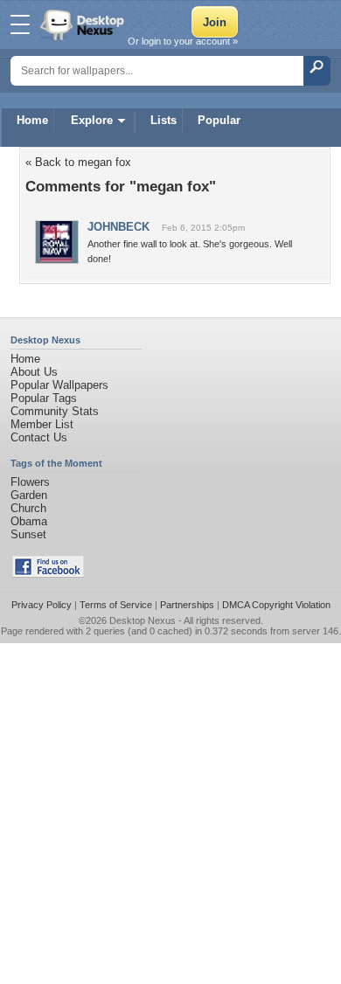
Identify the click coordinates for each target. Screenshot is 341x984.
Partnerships (187, 604)
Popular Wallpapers (59, 385)
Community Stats (54, 411)
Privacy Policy (41, 604)
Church (28, 508)
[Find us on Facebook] (48, 573)
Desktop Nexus (142, 620)
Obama (28, 521)
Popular (219, 120)
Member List (41, 424)
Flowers (30, 482)
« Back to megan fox (78, 162)
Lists (163, 120)
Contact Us (38, 437)
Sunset (28, 534)
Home (32, 120)
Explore (92, 120)
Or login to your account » (183, 41)
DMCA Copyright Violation (276, 604)
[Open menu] (20, 24)
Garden (28, 495)
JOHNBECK (118, 226)
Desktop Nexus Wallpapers (84, 24)
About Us (34, 371)
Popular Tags (43, 398)
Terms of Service (116, 604)
